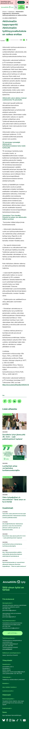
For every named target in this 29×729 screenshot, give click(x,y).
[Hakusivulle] (16, 7)
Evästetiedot (6, 708)
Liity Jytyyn (12, 633)
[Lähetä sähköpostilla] (19, 401)
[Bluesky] (3, 720)
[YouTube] (24, 720)
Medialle (5, 683)
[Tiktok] (17, 720)
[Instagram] (10, 720)
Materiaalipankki (7, 699)
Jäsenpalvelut (7, 603)
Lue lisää (21, 2)
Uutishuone (11, 12)
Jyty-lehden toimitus (9, 687)
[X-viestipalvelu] (20, 720)
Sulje (27, 2)
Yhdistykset (6, 677)
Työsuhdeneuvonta (8, 621)
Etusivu (4, 12)
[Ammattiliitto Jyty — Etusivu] (7, 7)
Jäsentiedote (12, 18)
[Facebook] (7, 720)
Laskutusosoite (7, 691)
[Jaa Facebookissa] (4, 401)
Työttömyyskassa (8, 638)
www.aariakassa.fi (7, 649)
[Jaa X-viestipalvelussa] (9, 401)
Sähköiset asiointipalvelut (11, 653)
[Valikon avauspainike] (27, 7)
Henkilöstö (6, 664)
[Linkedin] (14, 401)
